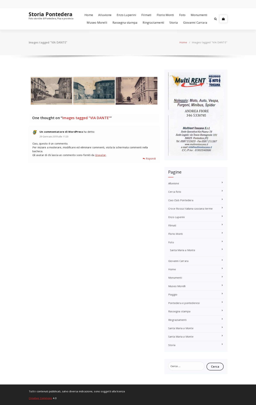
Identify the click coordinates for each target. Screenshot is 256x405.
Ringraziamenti (153, 23)
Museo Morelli (97, 23)
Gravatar (100, 155)
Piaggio (172, 294)
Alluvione (104, 15)
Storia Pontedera (50, 14)
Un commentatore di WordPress (61, 131)
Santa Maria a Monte (182, 250)
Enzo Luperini (126, 15)
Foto (182, 15)
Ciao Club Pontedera (180, 200)
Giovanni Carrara (195, 23)
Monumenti (199, 15)
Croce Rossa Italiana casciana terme (190, 208)
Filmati (146, 15)
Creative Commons (40, 398)
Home (88, 15)
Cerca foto (174, 191)
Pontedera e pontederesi (184, 303)
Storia (173, 23)
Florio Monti (165, 15)
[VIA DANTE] (51, 91)
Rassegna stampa (125, 23)
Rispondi (151, 158)
